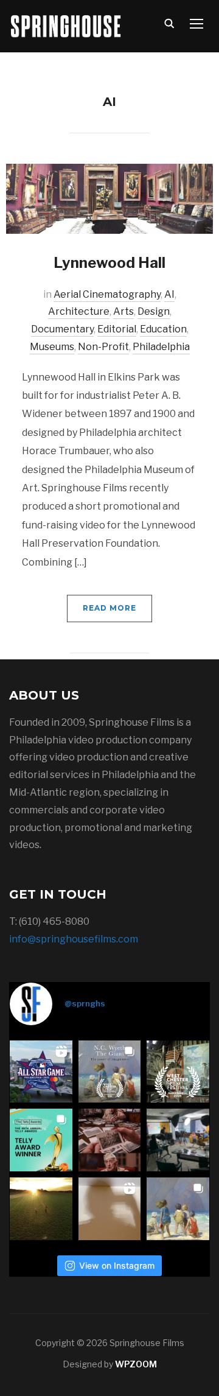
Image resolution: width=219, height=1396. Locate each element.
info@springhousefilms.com (73, 939)
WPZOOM (136, 1364)
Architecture (78, 311)
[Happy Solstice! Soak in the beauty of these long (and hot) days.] (41, 1208)
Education (163, 329)
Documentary (62, 329)
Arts (123, 311)
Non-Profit (103, 347)
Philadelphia (161, 347)
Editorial (116, 329)
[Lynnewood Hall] (109, 198)
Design (153, 311)
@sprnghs (84, 1003)
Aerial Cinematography (107, 294)
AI (169, 294)
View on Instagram (117, 1265)
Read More (109, 607)
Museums (52, 347)
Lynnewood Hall (109, 263)
